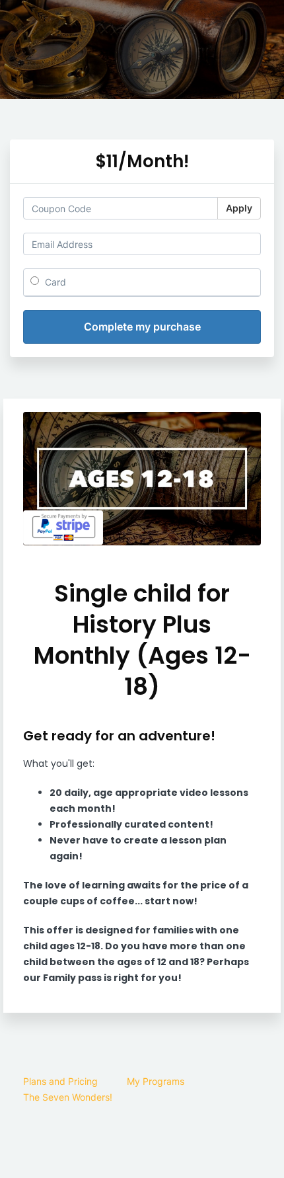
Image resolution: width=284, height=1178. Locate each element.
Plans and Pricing (60, 1081)
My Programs (155, 1081)
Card (54, 282)
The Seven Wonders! (67, 1097)
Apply (239, 208)
